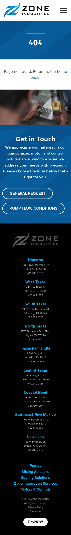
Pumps (35, 465)
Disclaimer (36, 511)
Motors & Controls (36, 489)
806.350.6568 (35, 361)
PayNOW (35, 522)
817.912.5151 (35, 339)
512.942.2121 (35, 383)
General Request (27, 193)
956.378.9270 (35, 317)
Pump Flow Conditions (33, 208)
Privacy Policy (36, 507)
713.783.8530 (35, 273)
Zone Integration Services (35, 483)
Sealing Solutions (35, 477)
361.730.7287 (35, 405)
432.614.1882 (35, 295)
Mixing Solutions (35, 471)
